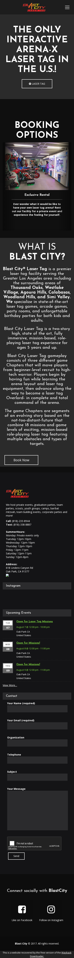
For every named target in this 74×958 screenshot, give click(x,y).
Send (16, 856)
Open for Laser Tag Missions (34, 621)
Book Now (21, 460)
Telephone (14, 754)
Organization (15, 737)
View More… (10, 685)
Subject (12, 771)
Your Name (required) (21, 703)
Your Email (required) (20, 720)
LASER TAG (38, 83)
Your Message (16, 788)
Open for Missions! (28, 643)
